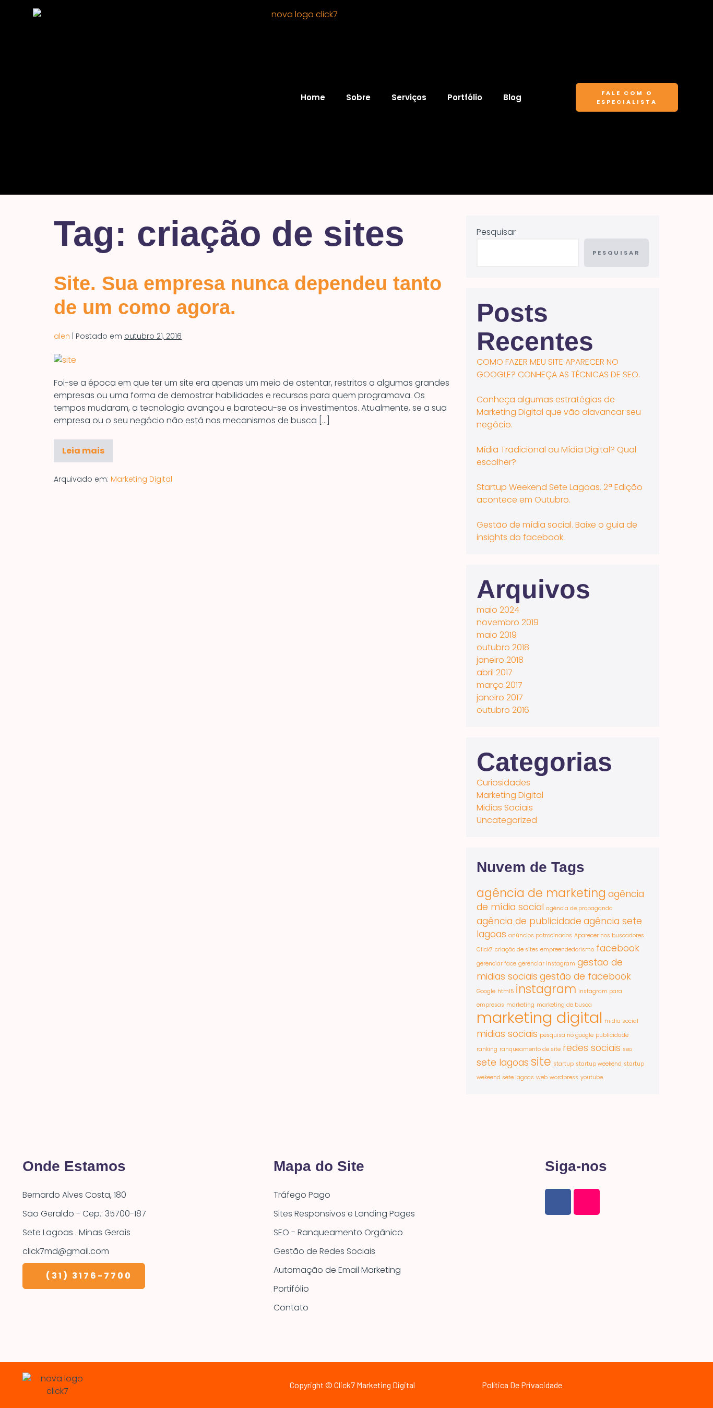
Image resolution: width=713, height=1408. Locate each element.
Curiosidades (503, 783)
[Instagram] (587, 1202)
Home (313, 97)
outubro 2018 (503, 647)
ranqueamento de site (530, 1049)
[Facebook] (558, 1202)
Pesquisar (496, 232)
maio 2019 (497, 635)
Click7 (485, 949)
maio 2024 (498, 610)
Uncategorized (507, 820)
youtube (591, 1077)
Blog (512, 97)
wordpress (564, 1077)
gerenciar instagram (546, 964)
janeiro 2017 (500, 697)
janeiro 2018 (500, 660)
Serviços (408, 97)
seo (627, 1049)
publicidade (612, 1035)
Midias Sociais (505, 808)
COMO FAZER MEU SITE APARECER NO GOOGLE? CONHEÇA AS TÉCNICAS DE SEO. (558, 368)
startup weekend (599, 1064)
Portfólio (464, 97)
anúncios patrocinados (540, 935)
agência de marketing (541, 893)
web (542, 1077)
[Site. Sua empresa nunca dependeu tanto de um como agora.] (65, 359)
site (541, 1062)
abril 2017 (495, 672)
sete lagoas (503, 1062)
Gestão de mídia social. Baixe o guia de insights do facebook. (557, 531)
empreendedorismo (567, 949)
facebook (617, 947)
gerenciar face (496, 964)
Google (486, 991)
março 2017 (499, 685)
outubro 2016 (503, 710)
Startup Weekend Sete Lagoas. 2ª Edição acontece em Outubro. (560, 493)
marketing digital (539, 1017)
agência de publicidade (529, 920)
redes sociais (592, 1047)
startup (563, 1064)
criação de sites (516, 949)
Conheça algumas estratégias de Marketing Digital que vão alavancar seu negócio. (559, 412)
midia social (621, 1021)
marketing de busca (564, 1005)
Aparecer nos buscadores (609, 935)
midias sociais (507, 1033)
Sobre (358, 97)
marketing (520, 1005)
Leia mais (87, 448)
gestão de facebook (585, 976)
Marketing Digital (141, 479)
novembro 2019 (508, 622)
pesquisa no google (566, 1035)
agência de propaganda (579, 908)
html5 (505, 991)
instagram (546, 989)
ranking (487, 1049)
